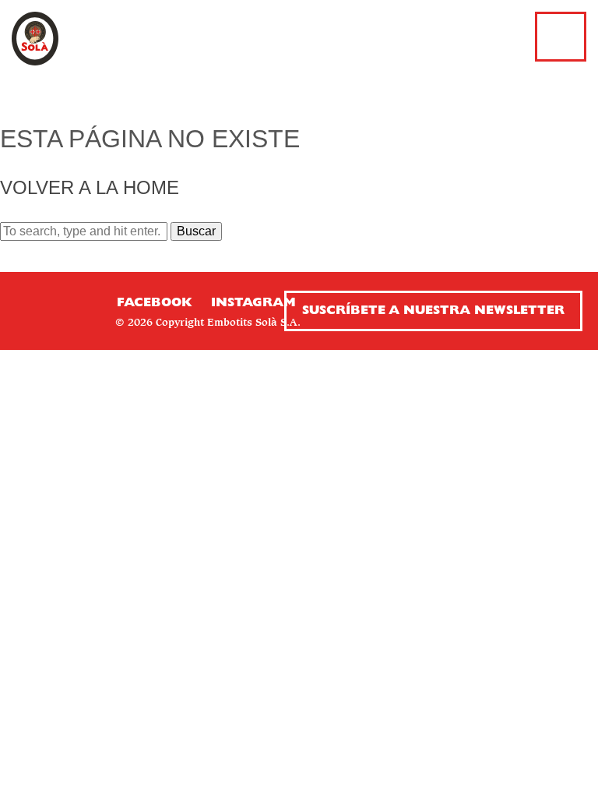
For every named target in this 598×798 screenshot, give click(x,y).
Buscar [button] (196, 231)
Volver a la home (89, 187)
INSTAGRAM (253, 303)
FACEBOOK (154, 303)
